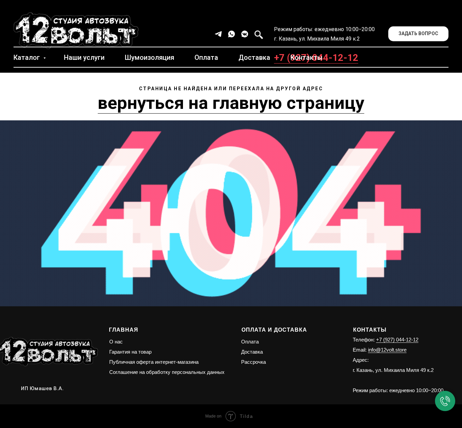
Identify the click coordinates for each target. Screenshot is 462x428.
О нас (116, 341)
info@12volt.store (387, 350)
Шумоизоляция (149, 57)
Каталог (28, 57)
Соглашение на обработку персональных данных (167, 372)
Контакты (307, 57)
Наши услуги (84, 57)
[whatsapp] (231, 34)
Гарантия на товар (130, 352)
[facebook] (258, 34)
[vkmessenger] (244, 34)
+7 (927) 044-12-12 (397, 339)
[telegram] (218, 34)
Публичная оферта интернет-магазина (154, 362)
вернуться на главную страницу (231, 103)
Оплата (206, 57)
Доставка (254, 57)
